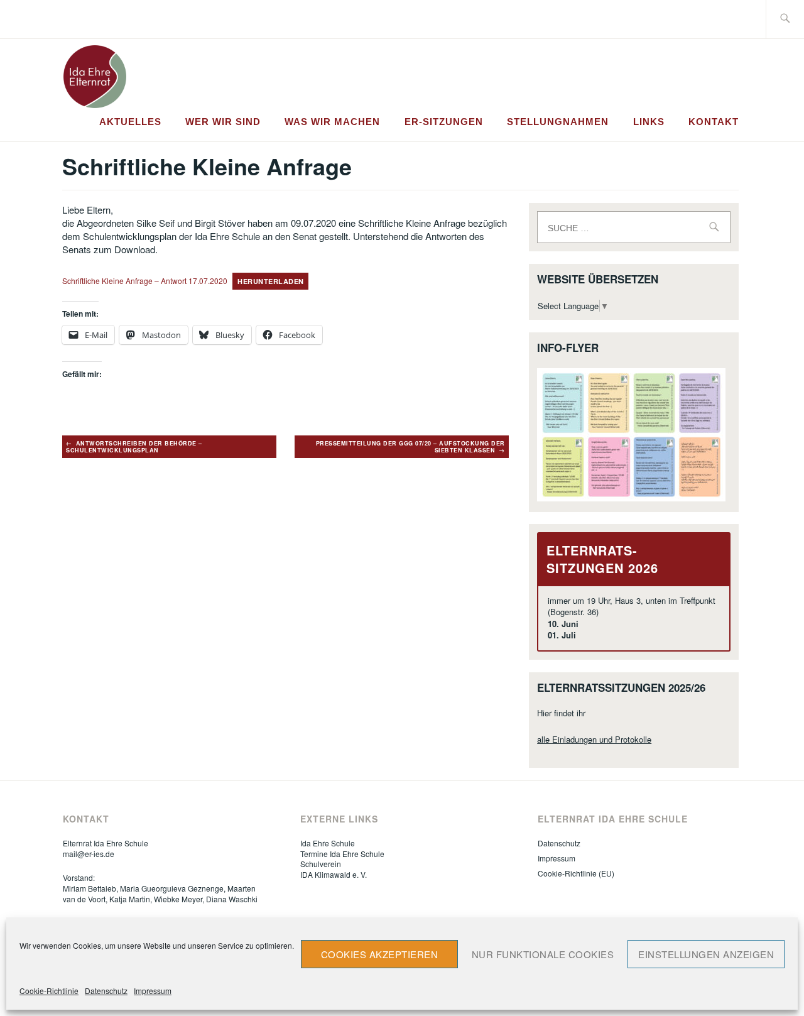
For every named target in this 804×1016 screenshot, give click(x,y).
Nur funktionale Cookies (543, 954)
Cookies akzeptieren (379, 954)
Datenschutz (106, 990)
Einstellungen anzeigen (706, 954)
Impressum (152, 990)
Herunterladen (270, 281)
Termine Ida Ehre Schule (342, 853)
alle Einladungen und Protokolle (594, 739)
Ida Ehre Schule (327, 843)
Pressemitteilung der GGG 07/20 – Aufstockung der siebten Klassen (410, 447)
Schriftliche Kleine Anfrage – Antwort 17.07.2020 (144, 280)
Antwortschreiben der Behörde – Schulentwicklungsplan (134, 447)
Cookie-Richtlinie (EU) (576, 873)
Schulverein (320, 863)
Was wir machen (332, 121)
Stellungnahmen (558, 121)
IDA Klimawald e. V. (333, 874)
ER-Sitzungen (444, 121)
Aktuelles (130, 121)
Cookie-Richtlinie (49, 990)
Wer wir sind (223, 121)
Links (649, 121)
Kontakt (713, 121)
